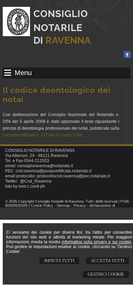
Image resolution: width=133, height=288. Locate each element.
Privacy (79, 205)
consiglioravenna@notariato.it (45, 165)
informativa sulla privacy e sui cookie (96, 242)
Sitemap (63, 205)
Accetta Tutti (107, 260)
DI (62, 40)
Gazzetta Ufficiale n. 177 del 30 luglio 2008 (42, 135)
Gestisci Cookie (106, 274)
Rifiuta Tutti (59, 260)
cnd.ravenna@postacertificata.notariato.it (53, 171)
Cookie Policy (42, 205)
